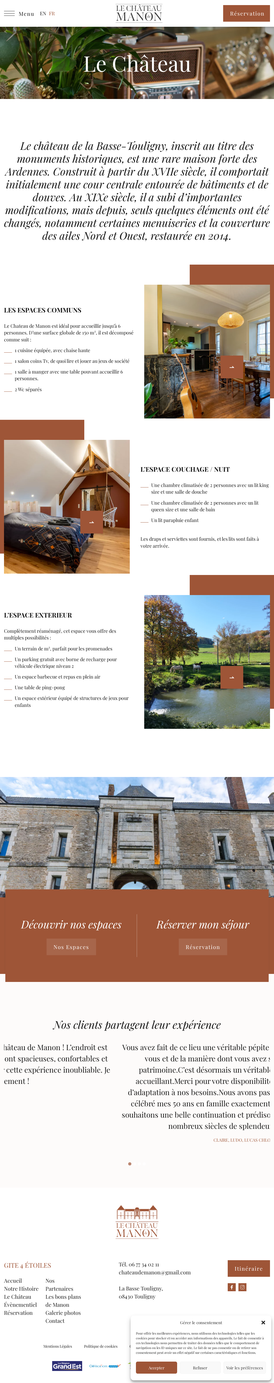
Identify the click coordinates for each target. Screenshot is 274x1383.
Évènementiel (20, 1304)
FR (52, 13)
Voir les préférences (244, 1367)
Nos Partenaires (59, 1284)
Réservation (247, 13)
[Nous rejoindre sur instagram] (242, 1287)
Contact (54, 1320)
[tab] (129, 1163)
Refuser (200, 1367)
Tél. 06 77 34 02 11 (139, 1264)
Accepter (157, 1367)
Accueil (13, 1280)
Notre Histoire (21, 1288)
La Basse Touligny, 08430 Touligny (141, 1292)
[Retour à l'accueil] (139, 13)
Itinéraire (249, 1268)
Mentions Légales (57, 1346)
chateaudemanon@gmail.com (155, 1272)
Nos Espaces (71, 946)
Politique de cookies (100, 1346)
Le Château (17, 1296)
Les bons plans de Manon (63, 1300)
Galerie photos (63, 1312)
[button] (263, 1322)
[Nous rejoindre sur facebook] (232, 1287)
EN (43, 13)
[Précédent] (231, 367)
